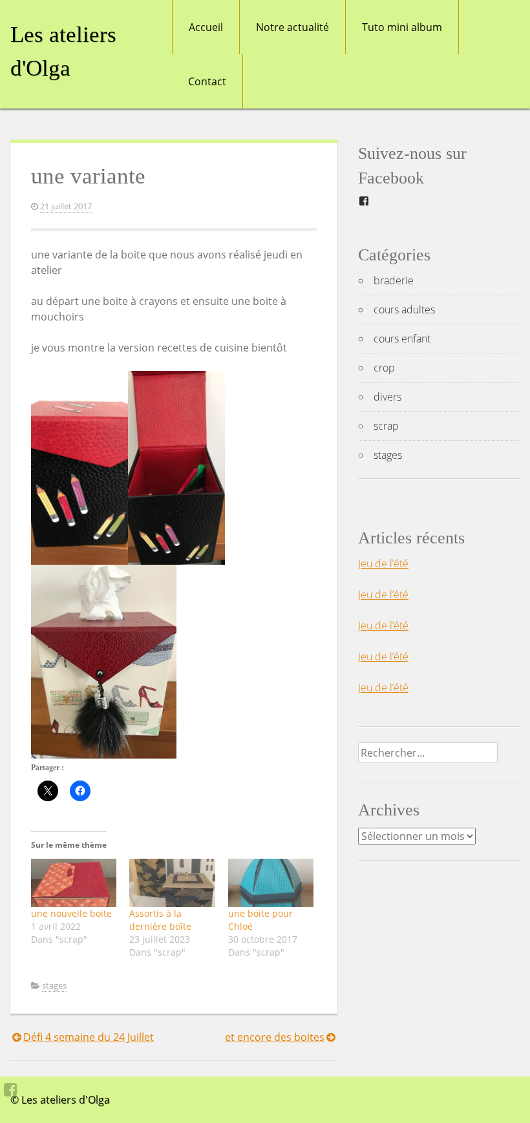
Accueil (206, 27)
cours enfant (402, 338)
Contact (207, 81)
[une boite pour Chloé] (270, 883)
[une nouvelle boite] (73, 883)
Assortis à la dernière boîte (160, 919)
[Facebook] (10, 1089)
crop (384, 368)
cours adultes (404, 309)
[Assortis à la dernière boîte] (172, 883)
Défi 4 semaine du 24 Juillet (88, 1037)
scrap (386, 426)
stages (54, 985)
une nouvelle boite (71, 913)
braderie (394, 280)
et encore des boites (274, 1037)
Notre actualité (292, 27)
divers (387, 397)
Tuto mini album (402, 27)
